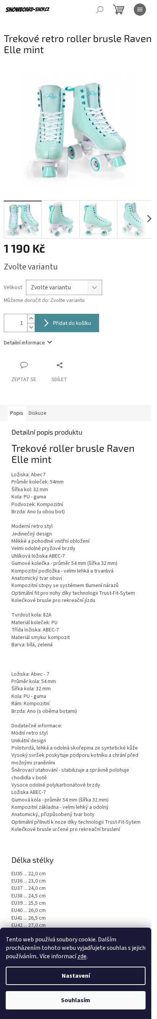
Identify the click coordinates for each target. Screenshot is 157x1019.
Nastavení (76, 976)
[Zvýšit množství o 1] (31, 318)
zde (82, 956)
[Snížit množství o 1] (31, 327)
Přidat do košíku (72, 323)
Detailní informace (24, 343)
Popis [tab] (16, 413)
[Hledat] (99, 9)
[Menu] (139, 9)
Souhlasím (75, 1000)
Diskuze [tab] (37, 413)
